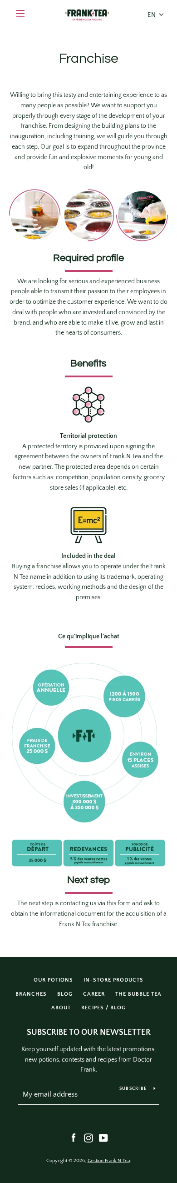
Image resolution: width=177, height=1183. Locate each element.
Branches (31, 994)
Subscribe (133, 1088)
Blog (65, 994)
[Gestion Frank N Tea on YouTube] (103, 1137)
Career (94, 994)
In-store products (113, 980)
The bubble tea (138, 994)
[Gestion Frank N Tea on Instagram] (88, 1137)
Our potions (53, 980)
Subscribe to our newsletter (89, 1032)
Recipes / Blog (103, 1008)
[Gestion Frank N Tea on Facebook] (73, 1137)
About (61, 1008)
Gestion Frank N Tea (109, 1160)
